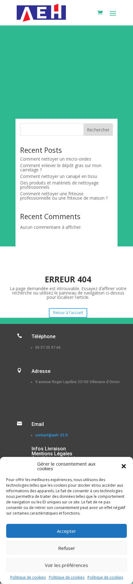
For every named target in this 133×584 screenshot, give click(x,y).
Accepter (66, 531)
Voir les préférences (66, 565)
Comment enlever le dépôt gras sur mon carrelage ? (60, 167)
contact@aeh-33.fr (51, 435)
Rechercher (98, 130)
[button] (124, 466)
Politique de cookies (28, 577)
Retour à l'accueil (68, 312)
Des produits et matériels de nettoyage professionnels (59, 185)
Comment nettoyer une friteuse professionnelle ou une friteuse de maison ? (64, 196)
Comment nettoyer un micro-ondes (55, 159)
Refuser (66, 548)
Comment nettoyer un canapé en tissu (58, 176)
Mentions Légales (52, 454)
